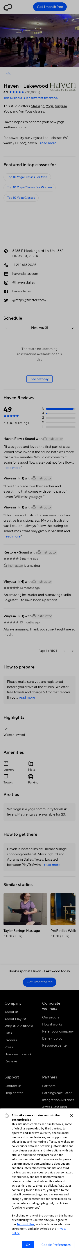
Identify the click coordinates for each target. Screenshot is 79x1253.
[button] (71, 1115)
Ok (28, 1244)
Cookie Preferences (56, 1244)
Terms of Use (25, 1224)
